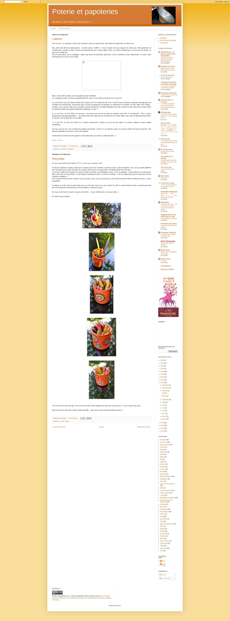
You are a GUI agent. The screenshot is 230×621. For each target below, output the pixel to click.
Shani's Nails (165, 250)
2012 (162, 425)
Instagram (163, 38)
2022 (162, 360)
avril (163, 410)
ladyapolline (165, 202)
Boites (162, 454)
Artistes (162, 447)
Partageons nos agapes (169, 223)
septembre (165, 399)
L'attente (57, 38)
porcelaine (163, 519)
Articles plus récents (59, 427)
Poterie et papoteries (85, 12)
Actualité (163, 440)
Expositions (164, 479)
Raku (162, 526)
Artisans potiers (165, 445)
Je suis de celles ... (167, 149)
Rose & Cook (165, 139)
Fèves (162, 481)
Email (162, 471)
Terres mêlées (164, 541)
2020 (162, 366)
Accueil (53, 28)
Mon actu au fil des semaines (166, 501)
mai (163, 408)
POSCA (80, 163)
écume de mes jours (168, 75)
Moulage (163, 504)
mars (164, 413)
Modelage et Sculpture (167, 498)
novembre (165, 388)
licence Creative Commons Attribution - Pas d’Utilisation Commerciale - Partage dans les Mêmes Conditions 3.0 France (81, 598)
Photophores (164, 511)
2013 (162, 422)
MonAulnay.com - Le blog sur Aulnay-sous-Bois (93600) (168, 54)
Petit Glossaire (64, 28)
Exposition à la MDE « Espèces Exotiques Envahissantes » (167, 59)
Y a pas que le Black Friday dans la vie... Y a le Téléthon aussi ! (169, 115)
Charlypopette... (166, 266)
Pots (161, 521)
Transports (163, 543)
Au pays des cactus (167, 183)
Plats (161, 516)
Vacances (163, 548)
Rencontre (163, 534)
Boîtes (162, 457)
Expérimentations (165, 476)
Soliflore (162, 536)
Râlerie (162, 529)
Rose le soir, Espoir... (167, 77)
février (164, 416)
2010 (162, 431)
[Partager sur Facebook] (89, 146)
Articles (163, 575)
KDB (161, 488)
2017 (162, 374)
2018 (162, 371)
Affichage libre (166, 112)
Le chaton (164, 260)
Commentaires (166, 578)
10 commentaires (73, 146)
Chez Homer (165, 176)
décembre (165, 385)
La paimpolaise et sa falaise (169, 218)
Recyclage (58, 158)
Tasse (162, 538)
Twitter (162, 546)
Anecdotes (63, 149)
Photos (162, 514)
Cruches (163, 469)
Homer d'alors (165, 259)
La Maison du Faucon (168, 66)
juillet (164, 402)
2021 (162, 363)
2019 (162, 368)
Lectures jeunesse (166, 490)
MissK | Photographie (168, 241)
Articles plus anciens (143, 427)
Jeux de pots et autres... (167, 484)
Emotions (163, 474)
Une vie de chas (166, 167)
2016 (162, 377)
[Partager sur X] (86, 146)
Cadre (162, 462)
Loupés (162, 495)
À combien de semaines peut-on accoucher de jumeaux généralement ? (168, 105)
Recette (162, 531)
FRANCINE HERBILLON (169, 192)
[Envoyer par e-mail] (82, 146)
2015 (162, 380)
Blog (161, 449)
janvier (164, 419)
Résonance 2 (165, 177)
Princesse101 (165, 123)
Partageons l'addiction (168, 232)
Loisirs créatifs (64, 421)
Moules (162, 507)
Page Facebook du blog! (168, 40)
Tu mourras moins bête (168, 93)
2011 (162, 428)
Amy (163, 561)
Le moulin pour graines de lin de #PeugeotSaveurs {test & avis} (169, 142)
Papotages (70, 149)
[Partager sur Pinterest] (91, 146)
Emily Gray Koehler (167, 269)
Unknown (164, 565)
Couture (162, 467)
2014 (162, 382)
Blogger (118, 605)
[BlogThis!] (84, 146)
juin (163, 405)
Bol (161, 459)
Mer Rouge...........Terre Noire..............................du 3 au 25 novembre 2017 (169, 195)
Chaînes (163, 464)
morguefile (60, 140)
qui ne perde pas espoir (167, 151)
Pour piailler (164, 43)
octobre (164, 390)
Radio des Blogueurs (167, 524)
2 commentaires (72, 418)
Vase (161, 551)
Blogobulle (163, 452)
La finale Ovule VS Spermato (169, 94)
